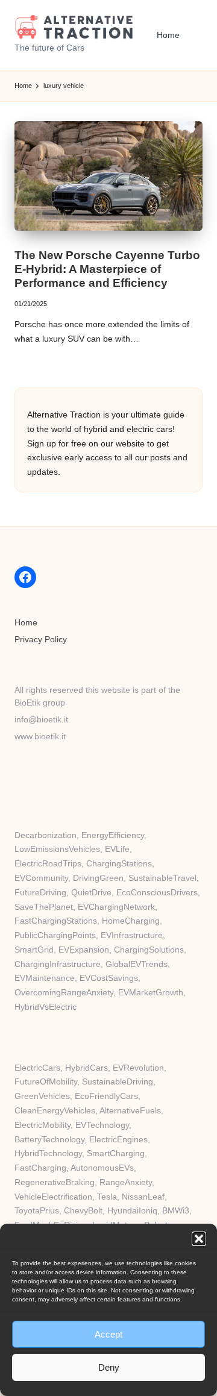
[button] (199, 1239)
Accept (108, 1334)
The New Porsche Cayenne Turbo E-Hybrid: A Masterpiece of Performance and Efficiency (107, 269)
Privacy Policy (40, 639)
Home (25, 622)
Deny (108, 1367)
